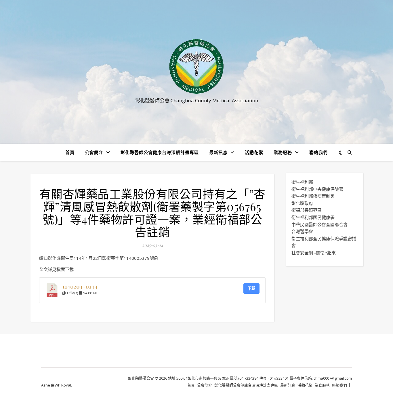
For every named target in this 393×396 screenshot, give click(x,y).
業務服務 (283, 152)
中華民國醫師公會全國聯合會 (319, 224)
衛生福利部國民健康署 (313, 217)
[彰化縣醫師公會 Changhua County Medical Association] (196, 66)
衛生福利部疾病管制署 (313, 196)
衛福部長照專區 (306, 210)
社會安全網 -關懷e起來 (313, 252)
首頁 (70, 152)
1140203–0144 (80, 286)
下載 (251, 288)
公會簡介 (94, 152)
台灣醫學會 (302, 231)
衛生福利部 (302, 182)
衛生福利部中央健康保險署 (317, 189)
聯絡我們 (318, 152)
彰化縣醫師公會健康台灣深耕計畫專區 (160, 152)
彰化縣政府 (302, 203)
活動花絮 (254, 152)
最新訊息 (218, 152)
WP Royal (63, 385)
